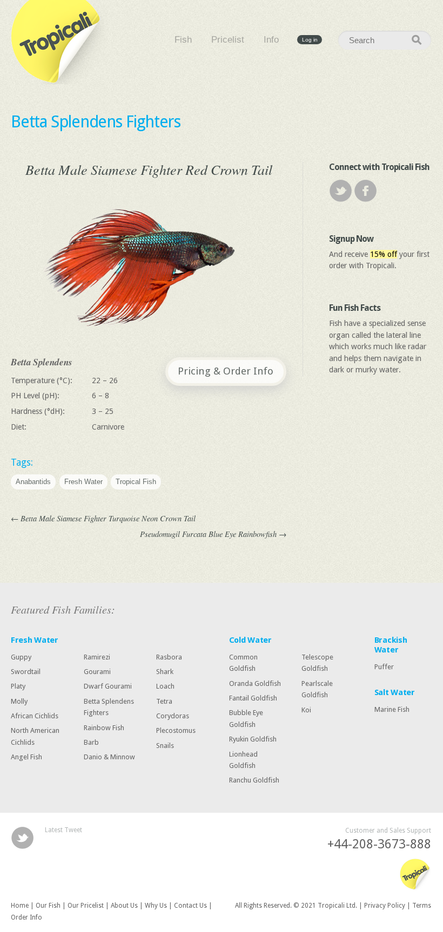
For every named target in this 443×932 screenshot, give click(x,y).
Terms (421, 905)
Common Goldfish (243, 663)
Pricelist (227, 40)
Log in (310, 40)
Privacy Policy (384, 905)
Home (20, 905)
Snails (165, 745)
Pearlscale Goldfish (317, 689)
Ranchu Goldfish (254, 780)
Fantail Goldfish (253, 698)
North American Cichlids (35, 736)
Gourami (97, 672)
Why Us (156, 905)
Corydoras (172, 716)
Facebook (365, 190)
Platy (18, 686)
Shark (164, 672)
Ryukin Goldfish (253, 739)
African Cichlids (34, 716)
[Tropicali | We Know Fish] (415, 875)
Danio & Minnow (109, 757)
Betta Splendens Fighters (95, 121)
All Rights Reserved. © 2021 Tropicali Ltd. (296, 905)
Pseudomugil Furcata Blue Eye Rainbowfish (213, 534)
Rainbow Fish (104, 727)
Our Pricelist (86, 905)
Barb (91, 742)
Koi (306, 709)
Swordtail (26, 672)
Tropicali (59, 42)
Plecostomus (176, 730)
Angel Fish (26, 757)
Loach (165, 686)
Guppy (21, 657)
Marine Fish (392, 709)
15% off (383, 254)
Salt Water (394, 692)
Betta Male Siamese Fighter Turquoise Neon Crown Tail (103, 518)
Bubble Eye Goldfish (246, 719)
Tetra (164, 701)
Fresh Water (83, 482)
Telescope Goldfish (317, 663)
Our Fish (48, 905)
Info (271, 40)
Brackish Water (390, 645)
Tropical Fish (136, 482)
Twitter (340, 190)
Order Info (26, 917)
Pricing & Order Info (225, 371)
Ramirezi (97, 657)
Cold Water (250, 640)
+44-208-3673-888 (379, 844)
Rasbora (169, 657)
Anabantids (33, 482)
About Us (124, 905)
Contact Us (190, 905)
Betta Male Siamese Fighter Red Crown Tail (148, 169)
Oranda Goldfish (255, 683)
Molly (19, 701)
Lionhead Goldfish (243, 760)
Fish (183, 40)
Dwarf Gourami (108, 686)
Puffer (384, 667)
